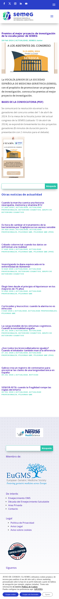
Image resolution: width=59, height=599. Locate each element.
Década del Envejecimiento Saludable (28, 501)
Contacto (13, 508)
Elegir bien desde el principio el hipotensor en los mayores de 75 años (28, 287)
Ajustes (47, 594)
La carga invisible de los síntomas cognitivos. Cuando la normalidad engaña (27, 327)
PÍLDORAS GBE (25, 232)
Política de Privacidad (22, 522)
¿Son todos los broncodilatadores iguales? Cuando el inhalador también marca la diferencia (28, 349)
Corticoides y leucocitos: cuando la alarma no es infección (28, 307)
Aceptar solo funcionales (30, 594)
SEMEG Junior (36, 40)
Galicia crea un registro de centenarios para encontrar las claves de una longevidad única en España (28, 370)
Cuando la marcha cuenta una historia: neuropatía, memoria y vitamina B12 (23, 204)
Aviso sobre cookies (21, 529)
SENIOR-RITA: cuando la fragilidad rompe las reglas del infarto (26, 388)
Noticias (33, 375)
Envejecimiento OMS (19, 498)
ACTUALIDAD (21, 40)
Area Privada (15, 505)
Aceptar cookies (10, 594)
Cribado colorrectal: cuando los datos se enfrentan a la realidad (24, 245)
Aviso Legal (17, 526)
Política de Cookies (30, 587)
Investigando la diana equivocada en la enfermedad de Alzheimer (23, 265)
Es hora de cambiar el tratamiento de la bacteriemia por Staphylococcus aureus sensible (28, 226)
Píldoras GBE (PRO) (44, 232)
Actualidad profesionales (42, 311)
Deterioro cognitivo (29, 210)
